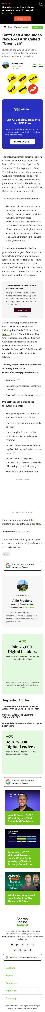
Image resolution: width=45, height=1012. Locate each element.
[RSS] (30, 950)
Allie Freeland (18, 63)
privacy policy (20, 685)
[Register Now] (22, 800)
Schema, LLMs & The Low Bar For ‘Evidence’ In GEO (18, 716)
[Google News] (12, 945)
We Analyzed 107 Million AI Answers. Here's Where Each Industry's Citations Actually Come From (20, 858)
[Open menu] (4, 27)
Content (6, 554)
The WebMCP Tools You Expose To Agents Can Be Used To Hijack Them (20, 707)
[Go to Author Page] (5, 65)
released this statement (27, 198)
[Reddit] (25, 950)
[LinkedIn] (17, 945)
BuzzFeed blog (33, 523)
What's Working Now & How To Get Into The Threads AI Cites (21, 898)
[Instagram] (20, 950)
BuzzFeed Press (23, 531)
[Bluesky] (14, 950)
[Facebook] (28, 945)
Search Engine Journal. (26, 1006)
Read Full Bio (22, 595)
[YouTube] (22, 945)
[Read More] (22, 838)
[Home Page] (18, 27)
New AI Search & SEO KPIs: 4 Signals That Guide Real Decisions (20, 818)
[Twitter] (33, 945)
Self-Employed (28, 607)
